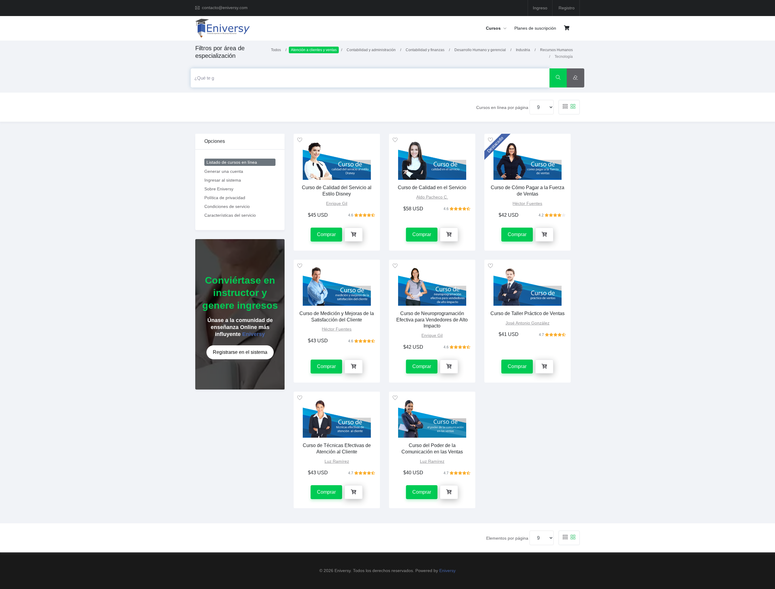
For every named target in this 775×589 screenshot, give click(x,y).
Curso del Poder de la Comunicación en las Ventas (432, 448)
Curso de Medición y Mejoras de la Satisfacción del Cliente (336, 316)
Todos (276, 50)
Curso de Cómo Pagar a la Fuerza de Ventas (527, 190)
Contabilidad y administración (371, 50)
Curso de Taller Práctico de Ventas (527, 313)
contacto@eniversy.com (225, 7)
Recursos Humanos (556, 50)
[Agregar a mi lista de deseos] (300, 140)
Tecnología (564, 56)
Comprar (326, 234)
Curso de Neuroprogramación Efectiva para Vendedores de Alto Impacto (432, 320)
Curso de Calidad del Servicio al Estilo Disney (336, 190)
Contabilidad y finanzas (425, 50)
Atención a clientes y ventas (314, 50)
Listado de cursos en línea (231, 162)
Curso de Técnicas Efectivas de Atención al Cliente (337, 448)
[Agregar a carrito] (354, 235)
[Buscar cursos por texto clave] (558, 77)
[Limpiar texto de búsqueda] (575, 77)
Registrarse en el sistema (240, 352)
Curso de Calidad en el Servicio (432, 187)
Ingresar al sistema (222, 180)
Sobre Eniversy (218, 188)
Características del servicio (230, 215)
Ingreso (540, 7)
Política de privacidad (224, 197)
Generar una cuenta (223, 171)
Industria (523, 50)
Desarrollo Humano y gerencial (480, 50)
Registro (567, 7)
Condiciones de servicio (227, 206)
